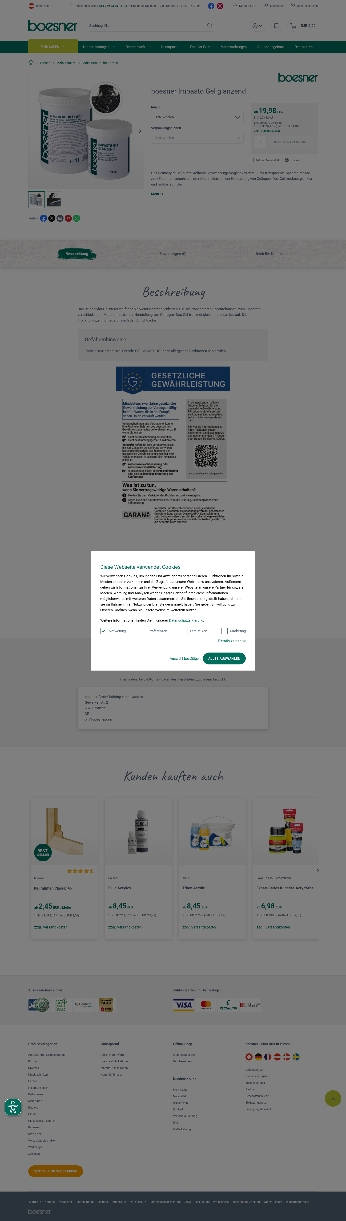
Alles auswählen (224, 658)
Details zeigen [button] (230, 641)
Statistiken (198, 631)
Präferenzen (158, 631)
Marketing (238, 631)
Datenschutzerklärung (186, 620)
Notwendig (117, 631)
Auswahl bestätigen (185, 658)
